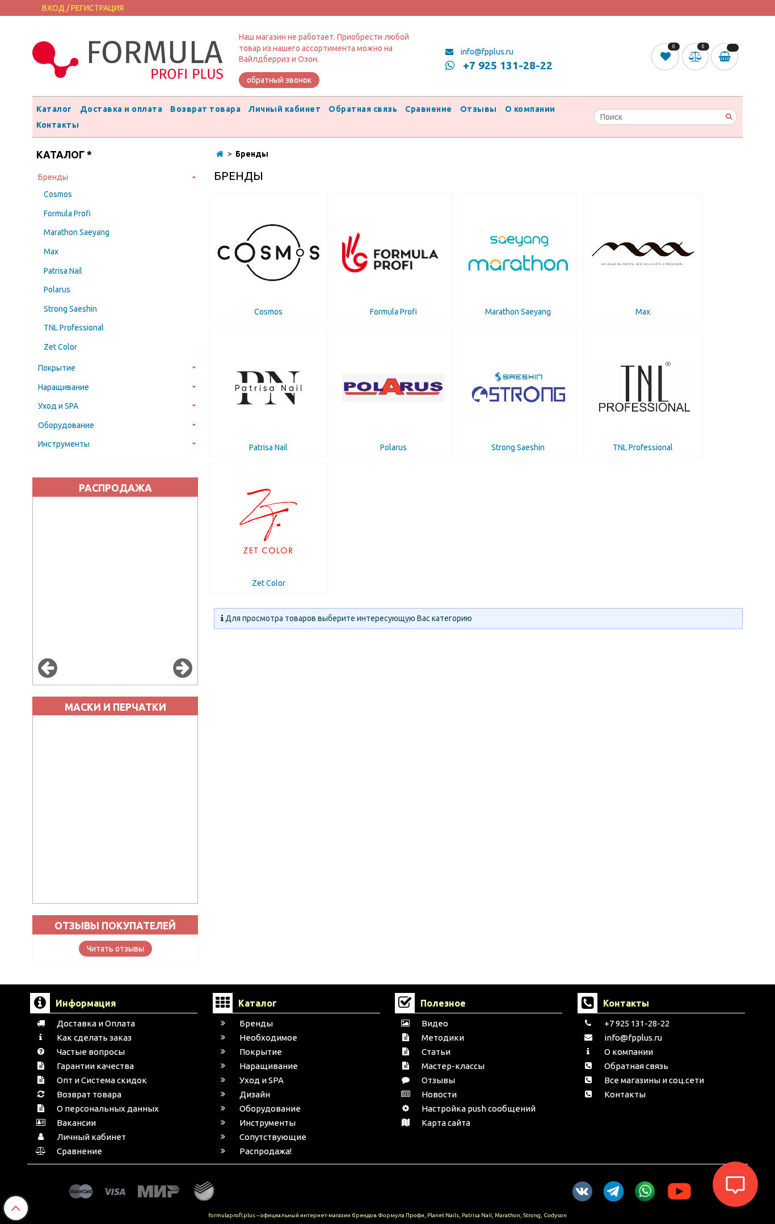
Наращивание (63, 387)
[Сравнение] (696, 56)
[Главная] (220, 153)
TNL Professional (74, 327)
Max (51, 251)
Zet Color (60, 346)
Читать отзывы (115, 948)
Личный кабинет (284, 109)
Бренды (53, 177)
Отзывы (478, 109)
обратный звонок (279, 80)
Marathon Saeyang (76, 232)
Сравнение (428, 109)
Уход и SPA (58, 405)
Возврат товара (205, 109)
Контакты (57, 124)
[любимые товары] (666, 56)
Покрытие (56, 367)
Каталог (54, 109)
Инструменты (64, 443)
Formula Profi (67, 213)
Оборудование (66, 425)
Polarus (57, 289)
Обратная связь (362, 109)
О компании (530, 109)
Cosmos (58, 194)
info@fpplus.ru (486, 51)
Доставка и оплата (121, 109)
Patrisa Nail (63, 270)
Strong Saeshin (70, 308)
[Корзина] (727, 56)
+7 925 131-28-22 (506, 65)
